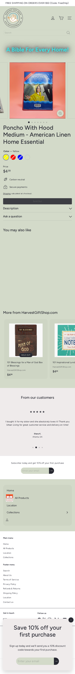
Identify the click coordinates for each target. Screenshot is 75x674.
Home (6, 544)
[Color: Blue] (22, 279)
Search (6, 571)
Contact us (8, 602)
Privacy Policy (9, 584)
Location (7, 553)
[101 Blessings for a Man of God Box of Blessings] (26, 349)
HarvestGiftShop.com (39, 312)
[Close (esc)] (71, 619)
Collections (8, 557)
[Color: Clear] (29, 279)
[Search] (68, 32)
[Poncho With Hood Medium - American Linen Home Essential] (26, 269)
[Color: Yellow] (9, 279)
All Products (8, 548)
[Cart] (61, 18)
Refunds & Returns (11, 588)
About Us (7, 575)
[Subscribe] (56, 661)
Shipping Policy (10, 593)
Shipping (7, 193)
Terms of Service (11, 579)
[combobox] (37, 32)
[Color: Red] (16, 279)
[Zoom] (60, 113)
